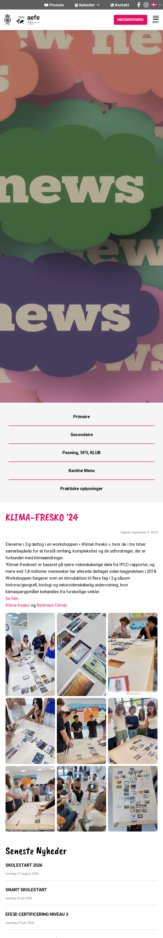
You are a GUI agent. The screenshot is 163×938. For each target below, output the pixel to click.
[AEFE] (25, 20)
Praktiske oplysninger (81, 488)
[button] (156, 5)
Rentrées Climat (52, 605)
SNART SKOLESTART (26, 889)
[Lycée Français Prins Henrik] (7, 20)
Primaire (81, 416)
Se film (12, 598)
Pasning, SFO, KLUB (81, 452)
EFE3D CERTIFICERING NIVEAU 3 (37, 914)
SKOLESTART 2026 (24, 865)
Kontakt (122, 5)
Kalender (87, 5)
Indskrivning (130, 19)
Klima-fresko (18, 605)
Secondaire (81, 434)
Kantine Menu (82, 470)
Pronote (56, 5)
